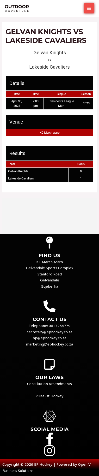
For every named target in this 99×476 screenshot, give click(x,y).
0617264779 (59, 325)
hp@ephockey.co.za (49, 337)
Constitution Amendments (49, 383)
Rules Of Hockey (49, 395)
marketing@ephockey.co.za (49, 344)
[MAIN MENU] (89, 8)
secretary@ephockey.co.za (49, 331)
